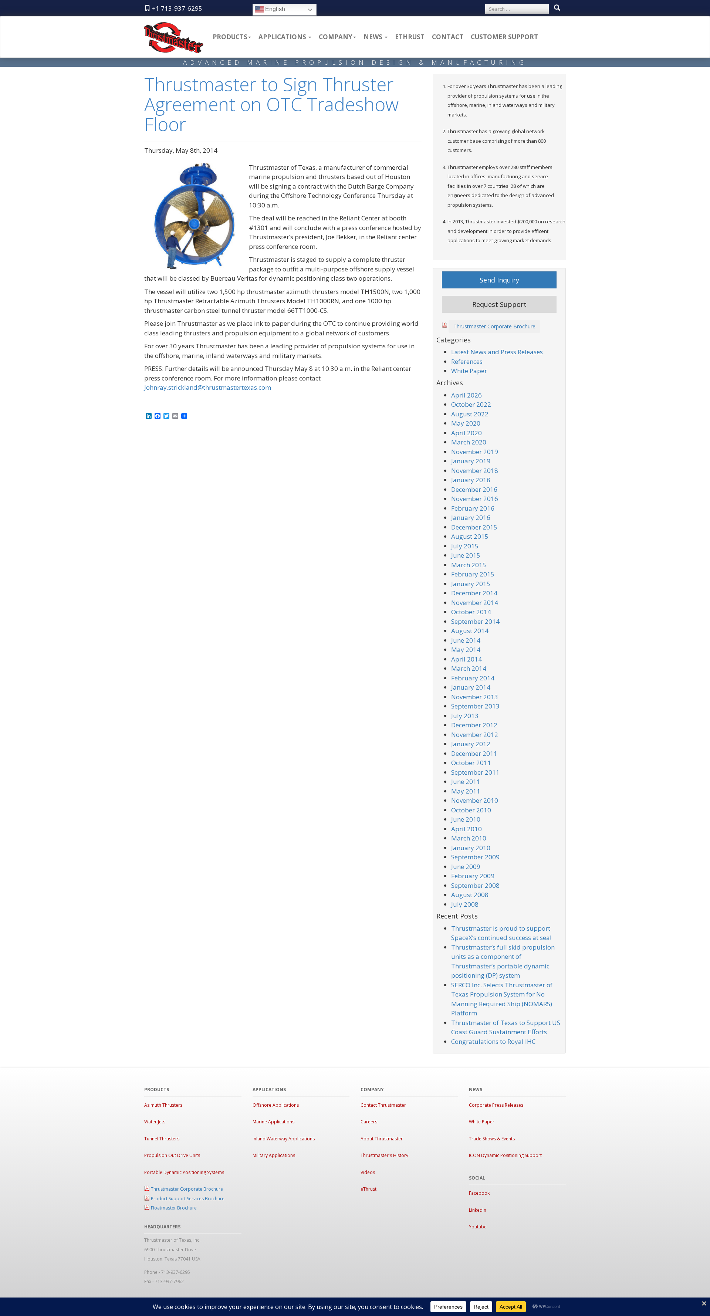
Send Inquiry (499, 279)
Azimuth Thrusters (163, 1105)
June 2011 (465, 781)
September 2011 (475, 772)
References (467, 361)
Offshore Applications (276, 1105)
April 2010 (466, 829)
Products (230, 37)
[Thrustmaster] (174, 26)
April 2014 (466, 659)
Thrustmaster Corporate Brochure (494, 326)
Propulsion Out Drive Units (172, 1155)
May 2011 (465, 791)
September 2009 (475, 857)
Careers (369, 1122)
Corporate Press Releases (496, 1105)
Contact (447, 37)
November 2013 (474, 697)
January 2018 (470, 480)
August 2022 (469, 414)
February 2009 (472, 876)
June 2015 (465, 555)
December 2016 (474, 489)
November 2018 (474, 470)
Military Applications (274, 1155)
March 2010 (468, 838)
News (374, 37)
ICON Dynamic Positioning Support (505, 1155)
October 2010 (471, 810)
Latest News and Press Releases (497, 352)
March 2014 (468, 668)
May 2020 (465, 423)
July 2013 (465, 715)
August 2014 (469, 630)
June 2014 (465, 640)
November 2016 (474, 498)
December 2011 (474, 753)
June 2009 (465, 866)
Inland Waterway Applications (284, 1139)
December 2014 (474, 593)
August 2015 (469, 536)
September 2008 (475, 885)
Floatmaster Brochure (174, 1208)
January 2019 (470, 461)
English (274, 9)
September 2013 (475, 706)
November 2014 (474, 602)
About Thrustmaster (382, 1139)
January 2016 (470, 517)
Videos (368, 1172)
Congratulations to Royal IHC (493, 1041)
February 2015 (472, 574)
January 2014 (470, 687)
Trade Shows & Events (492, 1139)
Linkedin (477, 1210)
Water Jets (154, 1122)
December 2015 (474, 527)
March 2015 (468, 565)
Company (335, 37)
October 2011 (471, 762)
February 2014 (472, 678)
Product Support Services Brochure (187, 1198)
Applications (283, 37)
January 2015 (470, 583)
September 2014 (475, 621)
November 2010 (474, 800)
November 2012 (474, 734)
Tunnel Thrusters (161, 1139)
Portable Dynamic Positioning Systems (184, 1172)
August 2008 (469, 894)
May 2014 (465, 649)
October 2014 (471, 612)
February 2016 (472, 508)
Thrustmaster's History (384, 1155)
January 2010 (470, 847)
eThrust (410, 37)
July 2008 (465, 904)
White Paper (469, 370)
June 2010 (465, 819)
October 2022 (471, 404)
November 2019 (474, 451)
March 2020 (468, 442)
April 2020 (466, 433)
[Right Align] (557, 8)
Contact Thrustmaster (383, 1105)
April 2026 (466, 395)
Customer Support (504, 37)
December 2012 (474, 725)
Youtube (478, 1227)
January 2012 (470, 744)
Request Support (499, 304)
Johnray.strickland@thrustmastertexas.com (207, 387)
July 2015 (465, 546)
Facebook (479, 1193)
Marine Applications (273, 1122)
